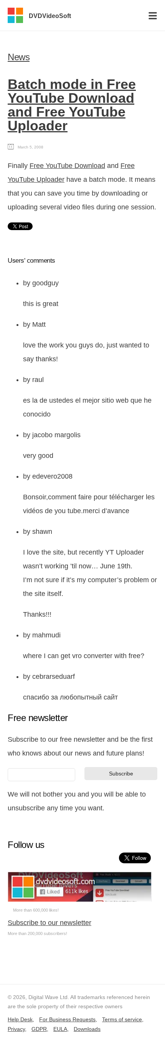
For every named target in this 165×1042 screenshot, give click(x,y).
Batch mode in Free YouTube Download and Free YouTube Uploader (72, 104)
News (19, 57)
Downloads (87, 1029)
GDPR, (39, 1029)
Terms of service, (123, 1019)
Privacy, (17, 1029)
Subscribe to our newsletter (49, 923)
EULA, (61, 1029)
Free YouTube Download (67, 166)
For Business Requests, (68, 1019)
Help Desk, (21, 1019)
